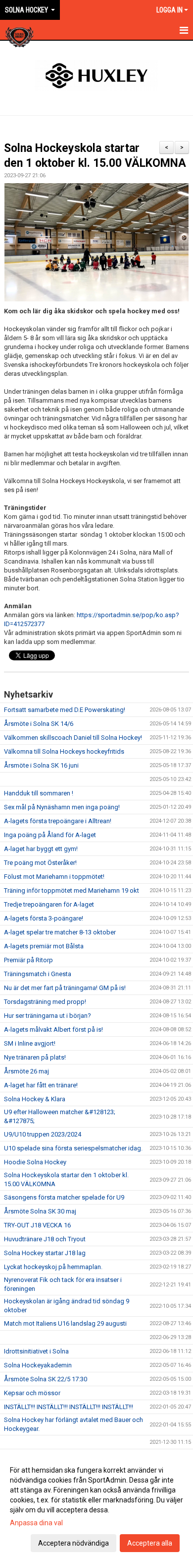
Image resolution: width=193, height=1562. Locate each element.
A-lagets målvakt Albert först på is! (53, 1029)
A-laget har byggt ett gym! (41, 848)
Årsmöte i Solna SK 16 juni (41, 765)
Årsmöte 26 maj (26, 1071)
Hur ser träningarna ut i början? (47, 1015)
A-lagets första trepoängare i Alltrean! (57, 821)
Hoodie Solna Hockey (35, 1162)
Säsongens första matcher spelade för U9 (64, 1197)
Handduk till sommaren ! (38, 793)
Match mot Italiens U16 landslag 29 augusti (65, 1323)
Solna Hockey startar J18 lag (45, 1253)
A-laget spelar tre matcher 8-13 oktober (60, 932)
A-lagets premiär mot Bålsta (44, 946)
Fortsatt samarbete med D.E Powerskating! (64, 709)
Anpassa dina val (36, 1523)
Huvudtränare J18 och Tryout (45, 1239)
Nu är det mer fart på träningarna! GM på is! (65, 988)
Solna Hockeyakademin (38, 1365)
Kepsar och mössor (32, 1393)
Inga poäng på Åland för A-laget (50, 835)
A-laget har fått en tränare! (41, 1085)
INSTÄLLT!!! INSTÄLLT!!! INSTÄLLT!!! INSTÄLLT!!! (68, 1407)
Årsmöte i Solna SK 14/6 (38, 723)
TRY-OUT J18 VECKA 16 (37, 1225)
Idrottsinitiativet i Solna (36, 1351)
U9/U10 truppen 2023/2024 (42, 1134)
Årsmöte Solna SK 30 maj (40, 1211)
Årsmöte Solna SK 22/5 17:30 (45, 1379)
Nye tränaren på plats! (35, 1057)
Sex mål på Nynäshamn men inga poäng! (62, 807)
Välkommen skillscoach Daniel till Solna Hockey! (73, 737)
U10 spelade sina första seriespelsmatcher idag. (73, 1148)
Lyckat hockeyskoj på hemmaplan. (53, 1267)
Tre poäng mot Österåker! (40, 862)
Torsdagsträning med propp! (45, 1001)
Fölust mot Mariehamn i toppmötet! (54, 876)
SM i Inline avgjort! (29, 1043)
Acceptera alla (149, 1543)
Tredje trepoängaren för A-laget (49, 904)
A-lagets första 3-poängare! (43, 918)
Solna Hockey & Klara (34, 1099)
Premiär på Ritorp (28, 960)
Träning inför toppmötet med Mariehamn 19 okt (71, 890)
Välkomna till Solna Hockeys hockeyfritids (64, 751)
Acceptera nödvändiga (73, 1543)
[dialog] (96, 1506)
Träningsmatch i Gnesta (37, 974)
